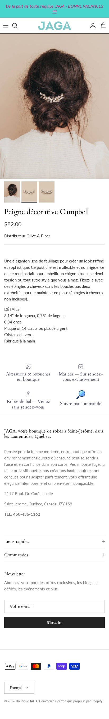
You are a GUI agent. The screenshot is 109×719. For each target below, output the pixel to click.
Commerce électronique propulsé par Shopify (70, 701)
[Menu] (6, 25)
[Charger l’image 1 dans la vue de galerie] (54, 106)
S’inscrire (54, 622)
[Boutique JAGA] (54, 25)
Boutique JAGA (27, 701)
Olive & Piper (38, 235)
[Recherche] (17, 25)
